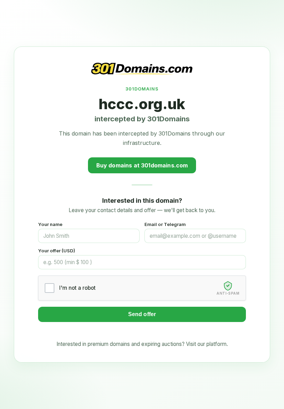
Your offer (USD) (56, 250)
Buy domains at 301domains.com (142, 165)
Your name (50, 224)
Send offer (142, 314)
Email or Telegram (165, 224)
